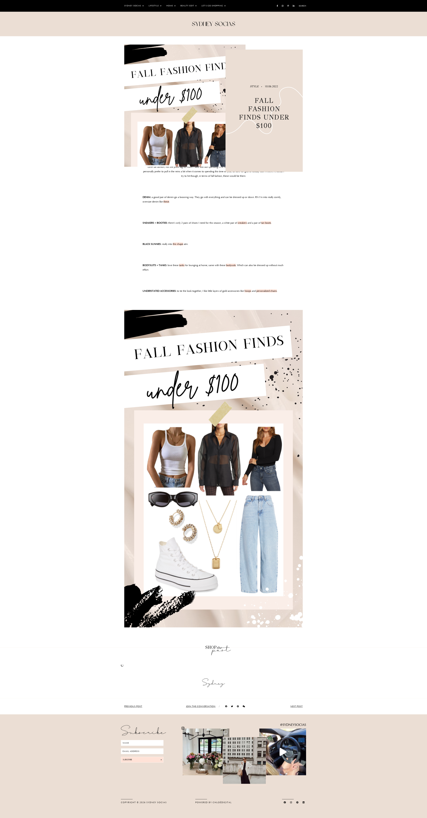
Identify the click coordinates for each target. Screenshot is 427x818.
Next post (296, 706)
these (166, 201)
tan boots (266, 222)
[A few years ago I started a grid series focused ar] (244, 760)
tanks (181, 265)
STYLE (255, 86)
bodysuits (231, 265)
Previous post (133, 706)
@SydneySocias (293, 725)
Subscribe (127, 760)
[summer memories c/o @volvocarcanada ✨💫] (282, 752)
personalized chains (266, 290)
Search (302, 6)
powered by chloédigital (213, 802)
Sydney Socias (156, 802)
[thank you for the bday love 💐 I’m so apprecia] (206, 752)
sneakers (242, 222)
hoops (248, 290)
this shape (178, 244)
